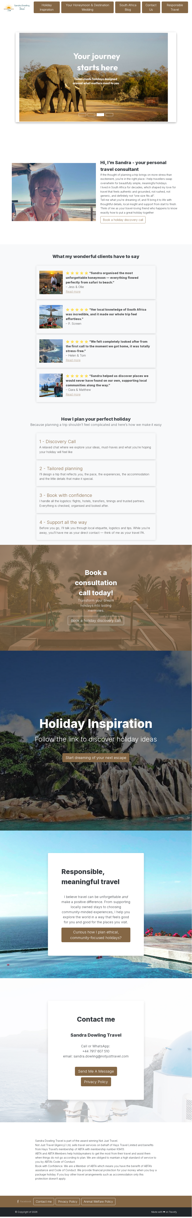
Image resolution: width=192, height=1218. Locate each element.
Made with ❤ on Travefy (164, 1212)
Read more (73, 291)
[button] (24, 1201)
